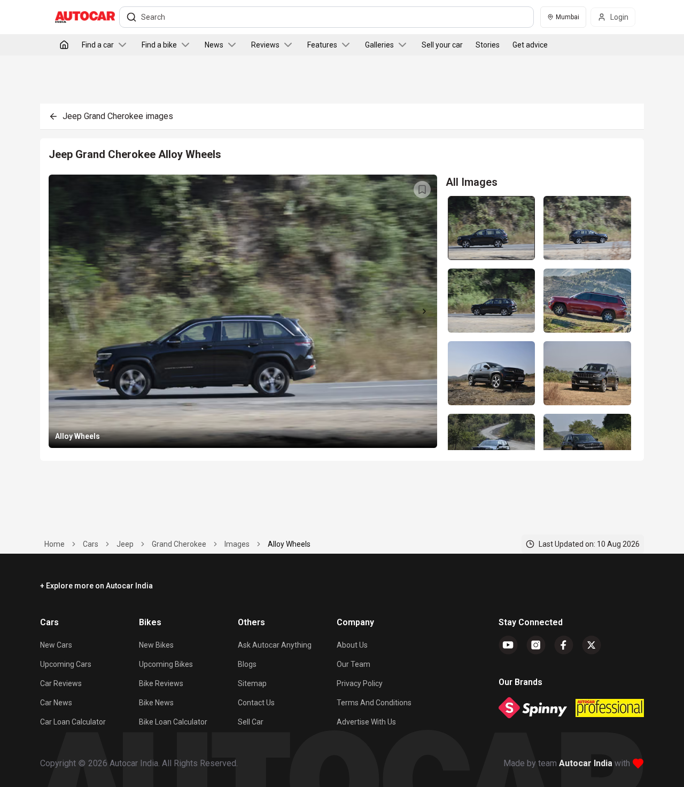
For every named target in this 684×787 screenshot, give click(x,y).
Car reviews (61, 683)
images (237, 544)
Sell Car (250, 722)
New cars (56, 645)
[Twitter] (591, 645)
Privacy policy (360, 683)
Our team (353, 664)
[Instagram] (536, 645)
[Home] (64, 45)
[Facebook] (563, 645)
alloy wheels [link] (289, 544)
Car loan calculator (73, 722)
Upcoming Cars (65, 664)
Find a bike (159, 45)
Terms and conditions (374, 702)
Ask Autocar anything (275, 645)
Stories (488, 45)
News (214, 45)
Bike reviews (161, 683)
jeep (125, 544)
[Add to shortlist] (422, 189)
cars (90, 544)
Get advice (530, 45)
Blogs (247, 664)
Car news (56, 702)
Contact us (256, 702)
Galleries (379, 45)
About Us (352, 645)
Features (322, 45)
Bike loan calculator (173, 722)
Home (54, 544)
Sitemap (252, 683)
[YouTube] (508, 645)
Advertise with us (366, 722)
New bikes (156, 645)
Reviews (265, 45)
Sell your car (442, 45)
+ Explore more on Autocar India (96, 585)
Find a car (98, 45)
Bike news (156, 702)
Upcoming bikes (166, 664)
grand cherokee (179, 544)
